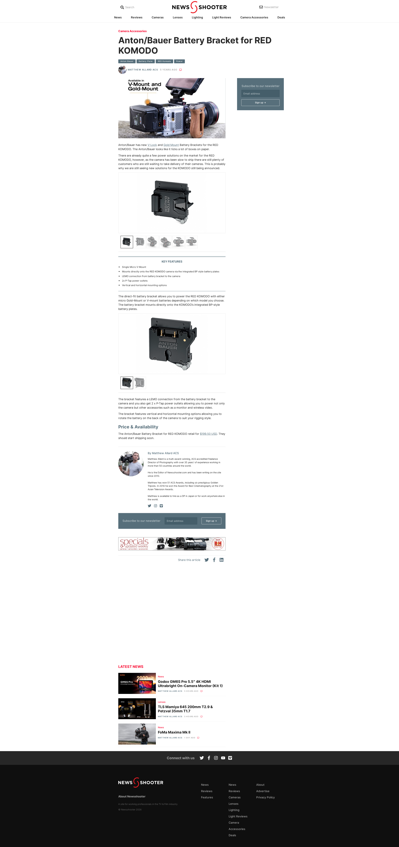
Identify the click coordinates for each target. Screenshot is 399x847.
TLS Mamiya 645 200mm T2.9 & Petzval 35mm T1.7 (185, 709)
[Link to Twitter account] (202, 758)
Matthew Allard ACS (143, 69)
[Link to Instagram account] (216, 758)
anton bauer (127, 61)
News (118, 17)
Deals (281, 17)
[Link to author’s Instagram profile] (155, 506)
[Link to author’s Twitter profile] (149, 506)
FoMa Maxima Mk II (174, 732)
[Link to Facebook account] (209, 758)
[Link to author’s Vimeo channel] (161, 506)
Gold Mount (171, 145)
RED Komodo (164, 61)
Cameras (158, 17)
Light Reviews (221, 17)
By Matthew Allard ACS (163, 453)
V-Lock (152, 145)
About (260, 784)
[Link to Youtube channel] (223, 758)
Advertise (262, 791)
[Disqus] (172, 616)
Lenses (178, 17)
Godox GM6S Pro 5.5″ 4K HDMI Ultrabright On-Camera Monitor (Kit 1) (190, 683)
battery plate (146, 61)
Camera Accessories (254, 17)
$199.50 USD (208, 433)
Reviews (136, 17)
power (179, 61)
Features (207, 797)
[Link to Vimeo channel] (230, 758)
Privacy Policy (265, 797)
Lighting (197, 17)
